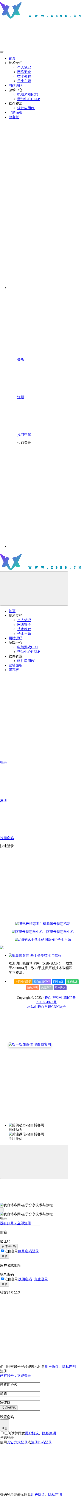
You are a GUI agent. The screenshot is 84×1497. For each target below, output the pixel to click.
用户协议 (60, 987)
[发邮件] (46, 1121)
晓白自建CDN (42, 981)
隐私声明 (32, 987)
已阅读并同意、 (30, 1433)
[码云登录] (49, 480)
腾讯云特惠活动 (58, 924)
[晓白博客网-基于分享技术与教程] (35, 955)
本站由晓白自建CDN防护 (46, 1006)
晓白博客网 (53, 997)
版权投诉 (72, 981)
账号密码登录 (28, 1251)
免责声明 (46, 987)
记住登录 (11, 1251)
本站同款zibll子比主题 (54, 939)
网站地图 (58, 981)
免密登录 (41, 1279)
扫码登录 (45, 1442)
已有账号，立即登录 (15, 1375)
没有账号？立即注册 (15, 1223)
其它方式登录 (17, 1442)
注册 (4, 1428)
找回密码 (25, 1279)
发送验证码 (9, 1246)
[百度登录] (49, 513)
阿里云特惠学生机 (58, 932)
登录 (4, 1256)
